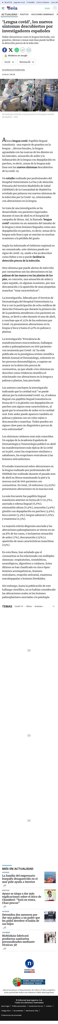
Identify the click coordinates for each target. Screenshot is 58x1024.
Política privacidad (19, 1006)
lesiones (38, 606)
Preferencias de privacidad (11, 1015)
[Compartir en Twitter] (10, 50)
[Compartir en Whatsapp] (16, 50)
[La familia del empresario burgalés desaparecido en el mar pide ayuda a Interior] (50, 877)
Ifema (29, 606)
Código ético (6, 1011)
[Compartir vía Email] (28, 50)
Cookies (49, 1006)
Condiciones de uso (36, 1006)
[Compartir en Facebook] (4, 50)
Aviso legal (5, 1006)
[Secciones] (3, 8)
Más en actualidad (17, 869)
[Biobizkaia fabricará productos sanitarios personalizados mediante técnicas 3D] (50, 937)
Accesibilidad (18, 1011)
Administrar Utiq (32, 1011)
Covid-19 (19, 606)
